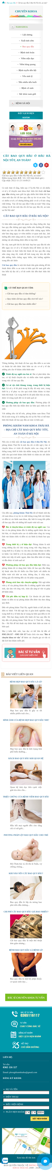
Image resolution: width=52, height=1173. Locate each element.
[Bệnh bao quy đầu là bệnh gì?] (26, 976)
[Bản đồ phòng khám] (26, 1045)
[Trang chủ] (3, 2)
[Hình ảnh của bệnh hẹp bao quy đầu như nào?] (26, 746)
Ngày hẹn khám (15, 1112)
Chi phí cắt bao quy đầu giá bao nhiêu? (26, 912)
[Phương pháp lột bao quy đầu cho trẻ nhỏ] (26, 861)
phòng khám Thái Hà (22, 513)
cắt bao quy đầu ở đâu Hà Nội (33, 442)
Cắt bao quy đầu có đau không (21, 293)
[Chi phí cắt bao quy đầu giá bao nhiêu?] (26, 937)
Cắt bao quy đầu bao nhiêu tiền (21, 304)
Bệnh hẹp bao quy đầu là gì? (26, 682)
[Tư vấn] (26, 1024)
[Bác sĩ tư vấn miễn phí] (45, 1161)
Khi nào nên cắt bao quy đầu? (26, 873)
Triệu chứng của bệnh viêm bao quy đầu (26, 797)
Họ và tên (11, 1089)
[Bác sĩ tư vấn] (26, 148)
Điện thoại (12, 1097)
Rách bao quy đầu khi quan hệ (25, 758)
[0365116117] (26, 1014)
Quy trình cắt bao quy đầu (19, 299)
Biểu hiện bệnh (14, 1104)
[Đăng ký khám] (26, 1035)
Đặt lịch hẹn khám (26, 115)
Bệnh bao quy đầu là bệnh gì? (26, 950)
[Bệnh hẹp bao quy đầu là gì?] (26, 707)
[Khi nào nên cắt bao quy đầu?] (26, 899)
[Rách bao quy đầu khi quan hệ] (26, 784)
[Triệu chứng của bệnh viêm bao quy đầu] (26, 822)
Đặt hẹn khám (40, 1119)
